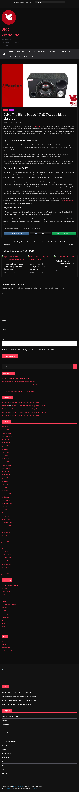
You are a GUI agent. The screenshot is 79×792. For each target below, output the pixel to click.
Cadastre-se (5, 641)
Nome (4, 320)
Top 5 (25, 56)
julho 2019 (5, 538)
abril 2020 (5, 513)
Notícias (4, 607)
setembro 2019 (6, 532)
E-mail (4, 330)
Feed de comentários (8, 651)
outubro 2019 (6, 529)
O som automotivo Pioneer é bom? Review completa (18, 381)
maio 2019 (5, 545)
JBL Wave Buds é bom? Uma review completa (16, 378)
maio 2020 (5, 510)
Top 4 (3, 623)
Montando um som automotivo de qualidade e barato (29, 406)
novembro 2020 (7, 503)
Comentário (6, 294)
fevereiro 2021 (6, 494)
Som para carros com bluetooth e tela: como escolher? (19, 385)
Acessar (4, 644)
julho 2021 (5, 481)
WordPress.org (6, 654)
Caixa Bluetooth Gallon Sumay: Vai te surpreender (65, 263)
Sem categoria (6, 614)
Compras (4, 588)
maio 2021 (5, 487)
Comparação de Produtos (25, 52)
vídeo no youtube (67, 201)
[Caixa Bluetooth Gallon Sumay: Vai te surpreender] (65, 257)
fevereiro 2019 (6, 554)
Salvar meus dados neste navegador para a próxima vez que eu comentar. (31, 349)
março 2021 (5, 490)
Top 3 (3, 620)
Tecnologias (65, 52)
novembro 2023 (7, 436)
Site (3, 339)
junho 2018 (5, 574)
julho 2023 (5, 449)
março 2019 (5, 551)
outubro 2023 (6, 439)
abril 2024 (5, 427)
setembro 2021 (6, 475)
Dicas (5, 110)
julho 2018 (5, 570)
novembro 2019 (7, 526)
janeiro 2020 (6, 519)
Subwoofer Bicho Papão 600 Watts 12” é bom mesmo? (58, 243)
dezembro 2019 (7, 522)
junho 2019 (5, 542)
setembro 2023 (6, 443)
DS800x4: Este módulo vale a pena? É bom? (25, 402)
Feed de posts (6, 647)
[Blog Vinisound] (4, 54)
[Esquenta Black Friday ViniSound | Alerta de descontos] (13, 257)
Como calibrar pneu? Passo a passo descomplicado (18, 391)
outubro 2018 (6, 561)
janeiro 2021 (6, 497)
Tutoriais (41, 52)
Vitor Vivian (21, 123)
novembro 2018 (7, 558)
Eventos (33, 56)
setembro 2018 (6, 564)
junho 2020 (5, 506)
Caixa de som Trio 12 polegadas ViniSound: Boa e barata (21, 243)
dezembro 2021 (7, 465)
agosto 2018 (5, 567)
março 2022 (5, 455)
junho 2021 (5, 484)
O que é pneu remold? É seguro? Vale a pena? (16, 388)
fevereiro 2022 (6, 459)
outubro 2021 (6, 471)
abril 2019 (5, 548)
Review (10, 52)
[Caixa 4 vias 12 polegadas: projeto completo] (39, 257)
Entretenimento (14, 56)
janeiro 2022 (6, 462)
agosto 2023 (5, 446)
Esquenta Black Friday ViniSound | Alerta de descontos (13, 266)
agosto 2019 (5, 535)
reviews (37, 126)
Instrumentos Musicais (9, 604)
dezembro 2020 (7, 500)
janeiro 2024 (6, 430)
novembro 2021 (7, 468)
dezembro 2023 (7, 433)
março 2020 (5, 516)
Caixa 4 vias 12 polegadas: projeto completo (38, 266)
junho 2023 (5, 452)
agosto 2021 (5, 478)
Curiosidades (53, 52)
